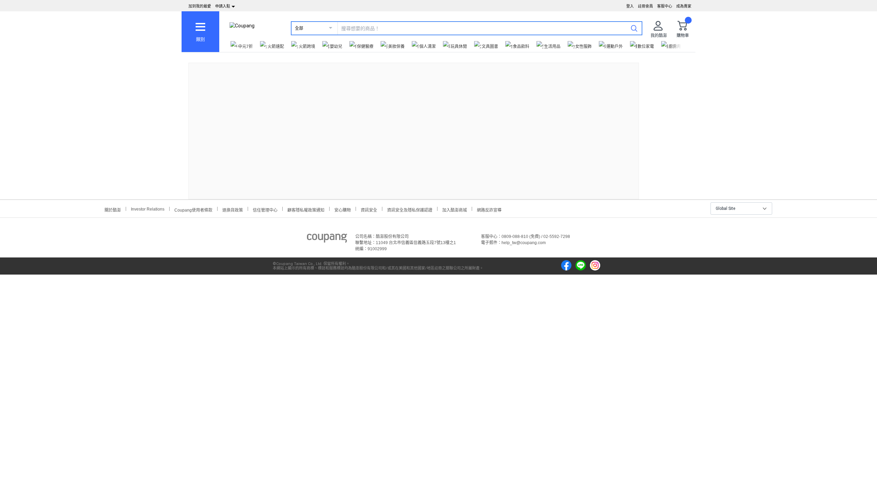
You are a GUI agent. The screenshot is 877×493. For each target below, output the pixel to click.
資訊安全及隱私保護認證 (409, 209)
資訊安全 (369, 209)
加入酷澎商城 (454, 209)
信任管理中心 (265, 209)
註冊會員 (645, 6)
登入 (630, 6)
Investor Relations (147, 209)
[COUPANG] (327, 239)
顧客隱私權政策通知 (305, 209)
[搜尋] (634, 28)
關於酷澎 (112, 209)
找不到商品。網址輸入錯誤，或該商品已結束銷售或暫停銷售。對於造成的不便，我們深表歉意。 (414, 125)
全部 (299, 28)
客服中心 (664, 6)
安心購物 (342, 209)
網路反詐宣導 (489, 209)
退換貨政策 (232, 209)
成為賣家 (683, 6)
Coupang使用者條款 (193, 209)
